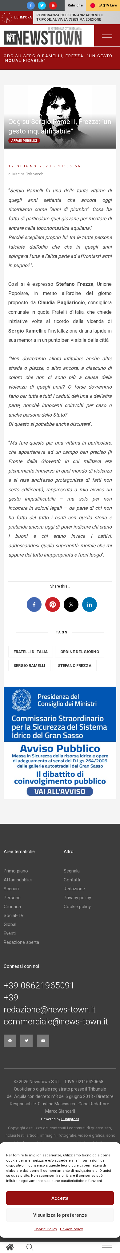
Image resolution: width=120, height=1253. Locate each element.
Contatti (72, 880)
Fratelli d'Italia (31, 651)
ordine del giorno (79, 651)
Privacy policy (77, 897)
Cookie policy (77, 906)
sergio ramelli (29, 665)
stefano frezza (74, 665)
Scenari (11, 889)
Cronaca (12, 906)
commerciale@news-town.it (56, 1021)
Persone (12, 897)
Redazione (74, 889)
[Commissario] (60, 743)
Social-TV (14, 915)
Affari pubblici (18, 880)
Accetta (60, 1198)
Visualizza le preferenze (60, 1215)
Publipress (70, 1119)
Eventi (10, 933)
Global (10, 924)
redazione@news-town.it (50, 1009)
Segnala (72, 871)
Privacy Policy (71, 1229)
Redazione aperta (21, 942)
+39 (11, 997)
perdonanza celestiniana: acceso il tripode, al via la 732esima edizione (69, 17)
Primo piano (16, 871)
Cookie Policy (45, 1229)
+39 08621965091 (39, 985)
